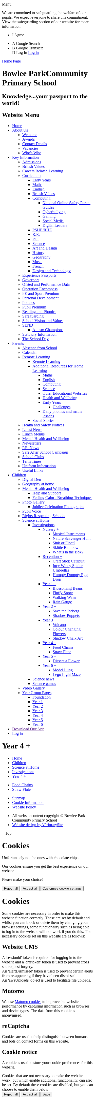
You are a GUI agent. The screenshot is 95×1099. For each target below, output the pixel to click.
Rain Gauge (62, 602)
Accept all (30, 888)
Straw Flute (62, 652)
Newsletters (31, 443)
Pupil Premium (34, 307)
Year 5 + (49, 656)
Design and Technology (51, 271)
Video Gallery (33, 688)
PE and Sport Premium (40, 293)
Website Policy (24, 807)
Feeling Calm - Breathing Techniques (62, 497)
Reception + (52, 556)
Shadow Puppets (66, 615)
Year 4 (37, 715)
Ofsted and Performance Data (46, 284)
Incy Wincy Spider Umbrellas (68, 567)
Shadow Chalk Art (68, 638)
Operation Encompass (40, 289)
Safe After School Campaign (45, 452)
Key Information (25, 157)
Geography (41, 257)
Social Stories (43, 420)
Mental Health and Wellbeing (45, 438)
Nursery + (51, 529)
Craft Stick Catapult (68, 561)
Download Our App (28, 729)
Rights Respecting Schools (43, 516)
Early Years (41, 180)
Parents (18, 343)
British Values (33, 166)
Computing (41, 198)
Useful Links (32, 470)
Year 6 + (49, 665)
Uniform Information (39, 466)
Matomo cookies (28, 1001)
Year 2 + (49, 606)
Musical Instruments (69, 534)
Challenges (61, 407)
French (38, 266)
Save (46, 1094)
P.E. (35, 239)
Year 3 (37, 711)
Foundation (41, 697)
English (38, 189)
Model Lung (63, 670)
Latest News (32, 429)
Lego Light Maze (67, 674)
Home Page (11, 61)
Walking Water (65, 597)
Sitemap (18, 798)
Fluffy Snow (63, 593)
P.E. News (30, 448)
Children (19, 475)
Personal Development (40, 298)
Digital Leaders (55, 225)
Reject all (11, 888)
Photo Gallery (33, 502)
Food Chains (63, 647)
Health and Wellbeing (60, 398)
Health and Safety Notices (43, 425)
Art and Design (44, 248)
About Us (20, 130)
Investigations (43, 525)
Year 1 (37, 702)
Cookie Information (28, 802)
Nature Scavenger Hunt (71, 538)
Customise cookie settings (62, 888)
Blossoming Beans (68, 588)
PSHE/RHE (42, 230)
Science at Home (35, 520)
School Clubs (33, 457)
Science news (43, 679)
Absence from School (39, 348)
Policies (28, 302)
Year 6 (37, 724)
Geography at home (38, 484)
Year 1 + (49, 584)
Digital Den (31, 479)
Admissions (31, 162)
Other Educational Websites (65, 393)
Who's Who (31, 153)
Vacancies (30, 148)
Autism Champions (47, 330)
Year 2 (37, 706)
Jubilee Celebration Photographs (58, 507)
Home (17, 125)
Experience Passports (39, 275)
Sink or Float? (64, 543)
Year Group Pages (36, 692)
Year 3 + (49, 620)
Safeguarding (33, 316)
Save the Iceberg (66, 611)
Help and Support (46, 493)
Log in (33, 52)
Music (37, 262)
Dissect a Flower (66, 661)
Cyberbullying (54, 212)
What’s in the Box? (68, 552)
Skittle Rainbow (66, 547)
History (38, 252)
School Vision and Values (42, 321)
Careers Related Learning (42, 171)
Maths (37, 184)
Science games (44, 683)
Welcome (29, 135)
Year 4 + (49, 643)
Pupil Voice (31, 511)
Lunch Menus (33, 434)
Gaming (49, 216)
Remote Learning (36, 357)
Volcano (59, 624)
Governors (30, 280)
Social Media (53, 221)
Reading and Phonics (39, 311)
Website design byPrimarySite (37, 825)
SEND (27, 325)
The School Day (35, 339)
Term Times (31, 461)
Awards (28, 139)
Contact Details (34, 144)
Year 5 (37, 720)
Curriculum (31, 175)
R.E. (36, 234)
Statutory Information (39, 334)
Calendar (29, 352)
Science (38, 243)
